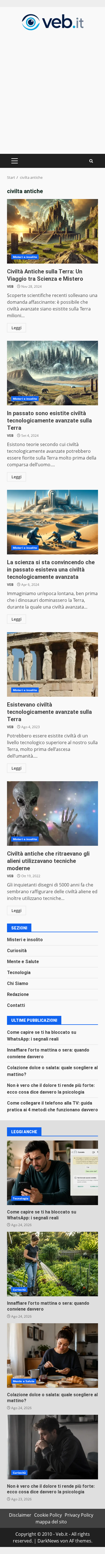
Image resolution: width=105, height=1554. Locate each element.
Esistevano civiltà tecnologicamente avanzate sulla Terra (52, 664)
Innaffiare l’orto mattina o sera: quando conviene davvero (52, 1264)
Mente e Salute (23, 961)
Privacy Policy (79, 1515)
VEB (10, 286)
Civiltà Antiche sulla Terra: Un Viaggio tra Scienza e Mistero (52, 231)
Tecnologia (19, 972)
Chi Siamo (17, 983)
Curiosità (17, 950)
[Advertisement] (52, 91)
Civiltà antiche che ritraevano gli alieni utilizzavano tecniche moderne (52, 813)
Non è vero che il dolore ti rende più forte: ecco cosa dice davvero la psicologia (52, 1447)
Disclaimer (20, 1515)
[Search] (91, 161)
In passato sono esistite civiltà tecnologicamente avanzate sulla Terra (52, 373)
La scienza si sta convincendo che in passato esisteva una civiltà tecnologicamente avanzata (52, 522)
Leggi (16, 327)
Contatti (16, 1005)
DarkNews (48, 1541)
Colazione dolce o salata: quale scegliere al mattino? (52, 1355)
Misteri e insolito (25, 257)
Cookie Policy (48, 1515)
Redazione (18, 994)
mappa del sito (51, 1522)
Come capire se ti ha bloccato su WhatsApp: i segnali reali (52, 1173)
